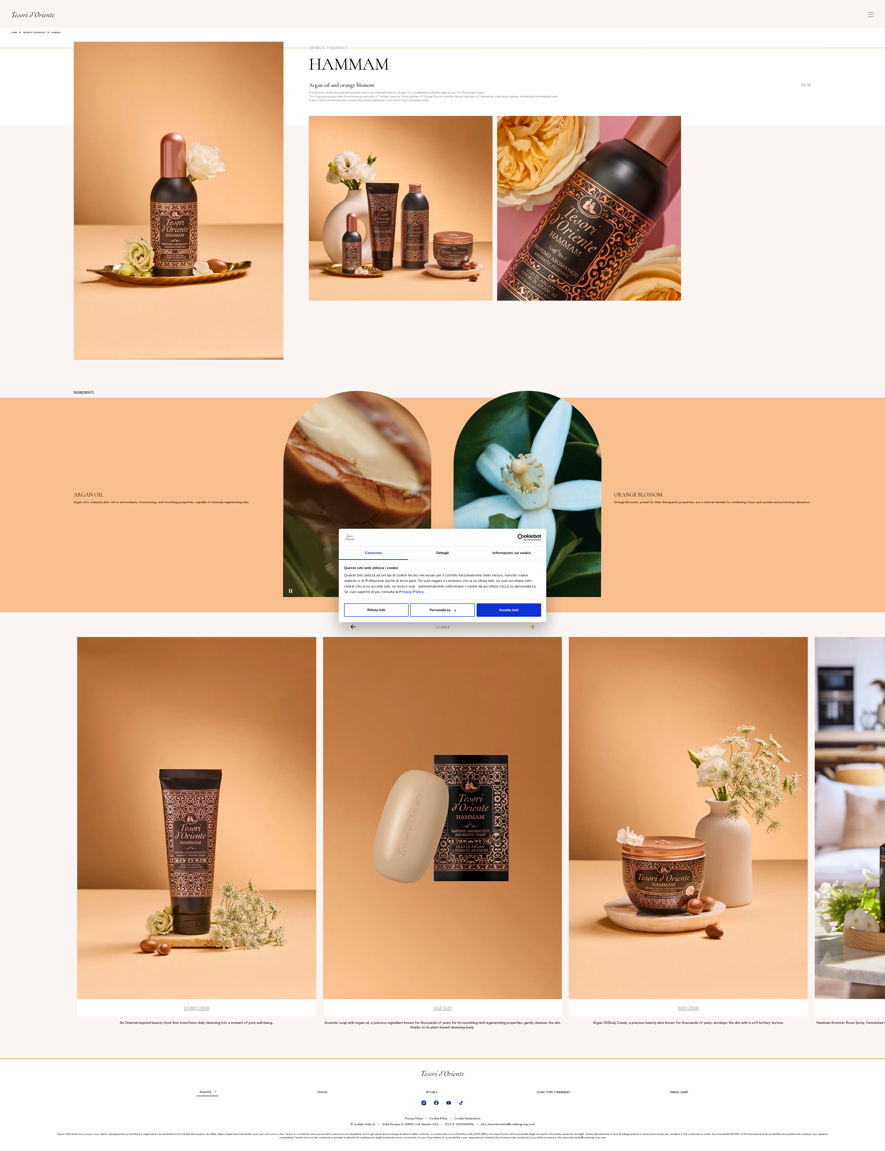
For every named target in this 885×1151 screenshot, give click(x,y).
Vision (322, 1092)
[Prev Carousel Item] (355, 627)
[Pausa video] (291, 591)
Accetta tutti (509, 610)
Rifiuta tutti (376, 610)
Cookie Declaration (467, 1118)
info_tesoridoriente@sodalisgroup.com (508, 1124)
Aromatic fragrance (34, 33)
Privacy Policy (411, 592)
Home (14, 33)
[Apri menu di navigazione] (870, 14)
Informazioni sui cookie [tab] (512, 553)
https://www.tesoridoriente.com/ (238, 1134)
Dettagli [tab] (442, 553)
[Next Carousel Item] (530, 627)
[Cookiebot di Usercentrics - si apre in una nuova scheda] (521, 537)
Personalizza (440, 610)
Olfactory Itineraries (553, 1092)
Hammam (349, 64)
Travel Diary (679, 1092)
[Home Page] (33, 15)
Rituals (432, 1092)
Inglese (205, 1092)
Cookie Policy (438, 1118)
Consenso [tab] (373, 553)
